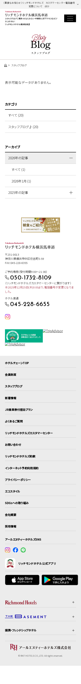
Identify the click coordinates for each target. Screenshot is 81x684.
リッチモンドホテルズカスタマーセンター (29, 433)
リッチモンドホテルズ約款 (20, 456)
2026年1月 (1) (21, 181)
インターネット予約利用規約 (21, 468)
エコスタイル (12, 491)
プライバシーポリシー (18, 479)
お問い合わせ (13, 444)
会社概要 (10, 515)
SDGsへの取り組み (17, 503)
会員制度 (10, 374)
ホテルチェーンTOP (17, 363)
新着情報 (10, 398)
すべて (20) (15, 115)
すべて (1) (18, 169)
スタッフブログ (13, 386)
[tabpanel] (40, 224)
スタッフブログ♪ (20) (23, 126)
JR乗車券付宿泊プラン (19, 409)
